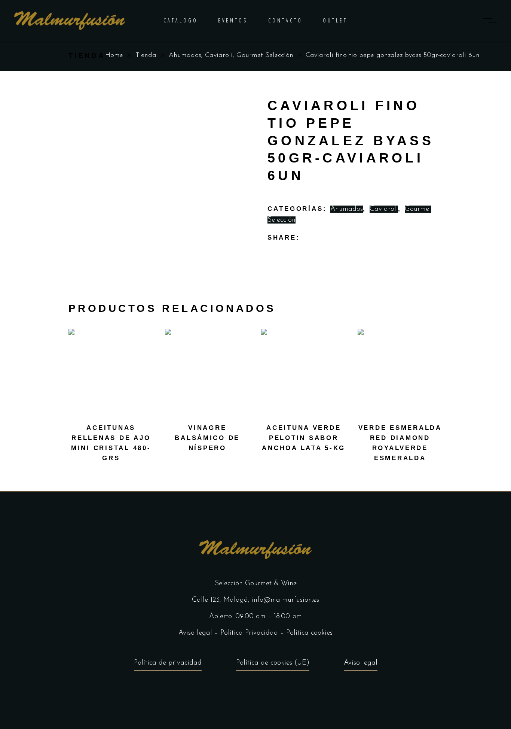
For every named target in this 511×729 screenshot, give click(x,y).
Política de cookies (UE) (272, 662)
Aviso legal (195, 633)
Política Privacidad (249, 633)
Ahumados (185, 55)
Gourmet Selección (264, 55)
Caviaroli (219, 55)
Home (114, 55)
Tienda (145, 55)
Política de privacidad (168, 662)
